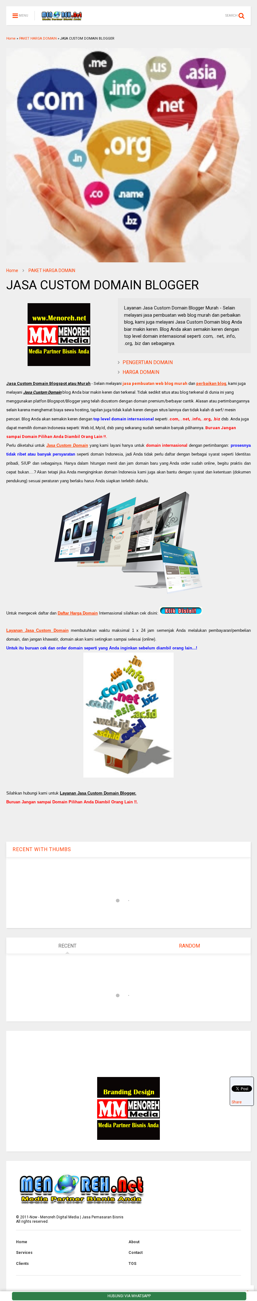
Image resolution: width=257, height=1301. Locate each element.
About (133, 1242)
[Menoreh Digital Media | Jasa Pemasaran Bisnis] (61, 17)
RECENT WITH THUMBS (42, 849)
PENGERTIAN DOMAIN (148, 362)
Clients (22, 1263)
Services (24, 1252)
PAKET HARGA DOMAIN (38, 38)
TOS (132, 1263)
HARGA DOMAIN (141, 372)
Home (11, 38)
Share (237, 1102)
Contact (135, 1252)
